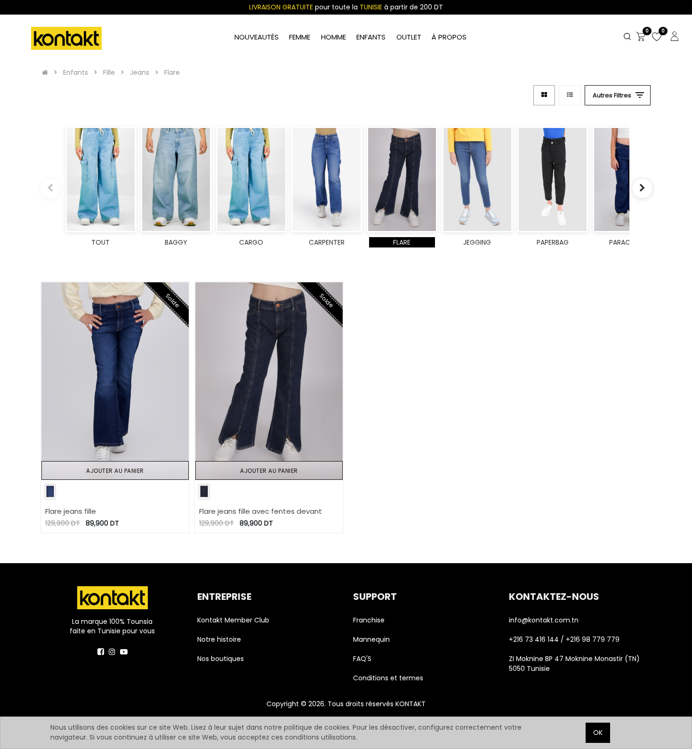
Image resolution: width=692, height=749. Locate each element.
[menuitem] (449, 37)
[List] (570, 95)
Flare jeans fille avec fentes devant (260, 511)
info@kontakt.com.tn (544, 620)
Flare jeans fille (70, 511)
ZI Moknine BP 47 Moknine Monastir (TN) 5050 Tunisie (574, 663)
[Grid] (544, 95)
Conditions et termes (388, 678)
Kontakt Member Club (233, 620)
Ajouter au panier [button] (115, 471)
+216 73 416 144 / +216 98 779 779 (564, 639)
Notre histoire (219, 639)
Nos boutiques (220, 658)
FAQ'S (362, 658)
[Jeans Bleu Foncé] (50, 491)
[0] (640, 37)
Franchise (369, 620)
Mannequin (372, 639)
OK (598, 732)
